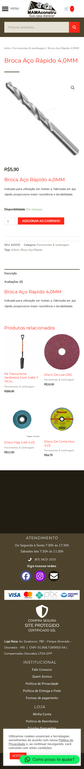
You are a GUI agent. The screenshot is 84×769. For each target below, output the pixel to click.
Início (7, 48)
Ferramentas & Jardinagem (29, 48)
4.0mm (15, 250)
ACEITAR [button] (18, 756)
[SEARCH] (74, 27)
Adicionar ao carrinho (41, 221)
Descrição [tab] (10, 273)
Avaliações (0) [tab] (13, 282)
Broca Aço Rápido (31, 250)
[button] (73, 88)
